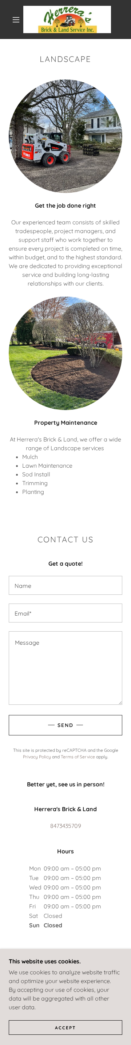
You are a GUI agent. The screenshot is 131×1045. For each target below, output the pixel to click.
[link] (67, 19)
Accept (65, 1027)
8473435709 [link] (65, 825)
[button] (16, 19)
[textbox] (65, 585)
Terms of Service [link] (78, 756)
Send (65, 725)
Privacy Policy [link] (37, 756)
